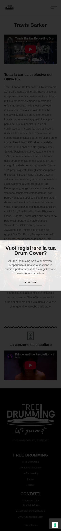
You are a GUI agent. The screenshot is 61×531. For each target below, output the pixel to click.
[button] (56, 245)
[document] (30, 265)
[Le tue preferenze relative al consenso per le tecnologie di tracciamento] (55, 525)
